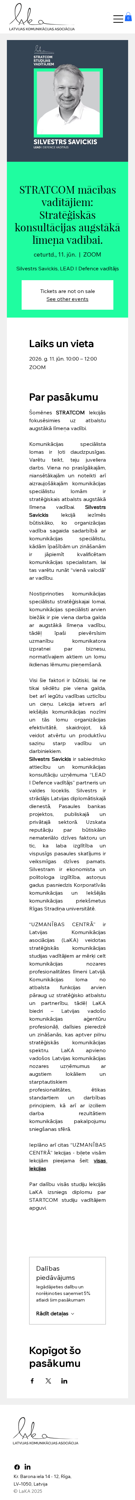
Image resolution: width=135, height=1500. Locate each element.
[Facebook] (17, 1467)
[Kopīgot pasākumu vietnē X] (48, 1381)
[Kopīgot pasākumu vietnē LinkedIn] (64, 1381)
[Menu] (118, 19)
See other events (67, 299)
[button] (128, 16)
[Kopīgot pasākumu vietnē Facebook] (32, 1381)
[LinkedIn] (27, 1467)
